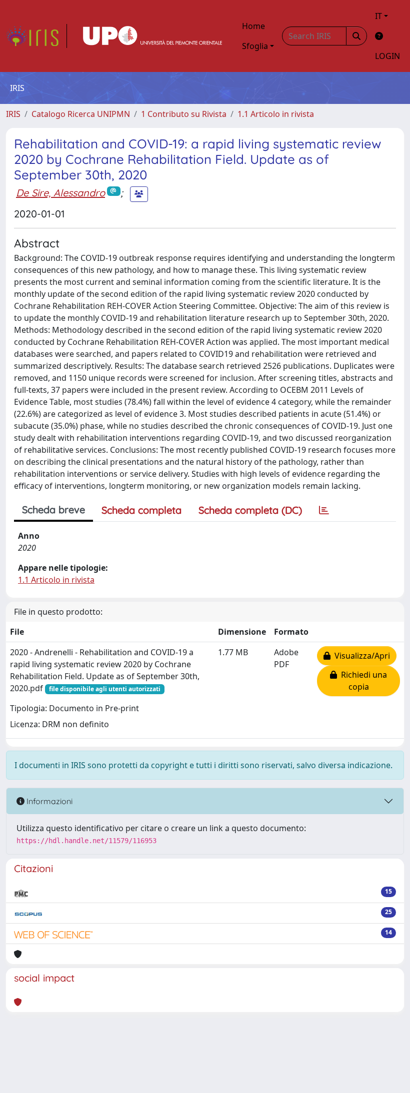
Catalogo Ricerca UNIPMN (81, 113)
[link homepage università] (152, 36)
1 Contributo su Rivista (183, 113)
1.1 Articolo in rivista (276, 113)
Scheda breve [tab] (53, 509)
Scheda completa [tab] (142, 510)
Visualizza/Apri (360, 655)
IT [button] (378, 15)
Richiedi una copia (362, 680)
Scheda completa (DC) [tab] (250, 510)
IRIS (13, 113)
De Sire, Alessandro (60, 192)
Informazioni (48, 801)
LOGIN (387, 55)
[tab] (324, 510)
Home (253, 25)
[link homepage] (36, 36)
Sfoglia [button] (255, 45)
